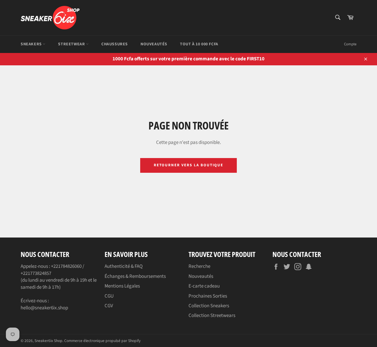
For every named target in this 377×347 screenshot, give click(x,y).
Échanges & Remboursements (135, 276)
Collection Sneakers (208, 305)
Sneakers (32, 44)
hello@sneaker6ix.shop (44, 307)
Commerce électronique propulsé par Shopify (102, 340)
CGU (109, 296)
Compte (350, 44)
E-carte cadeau (204, 286)
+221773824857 (36, 273)
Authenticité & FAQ (124, 266)
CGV (109, 305)
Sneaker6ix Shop (48, 340)
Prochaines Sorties (207, 296)
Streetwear (72, 44)
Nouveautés (153, 44)
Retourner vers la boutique (189, 165)
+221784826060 (66, 266)
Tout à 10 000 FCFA (199, 44)
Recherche (199, 266)
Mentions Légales (122, 286)
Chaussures (114, 44)
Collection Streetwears (211, 315)
